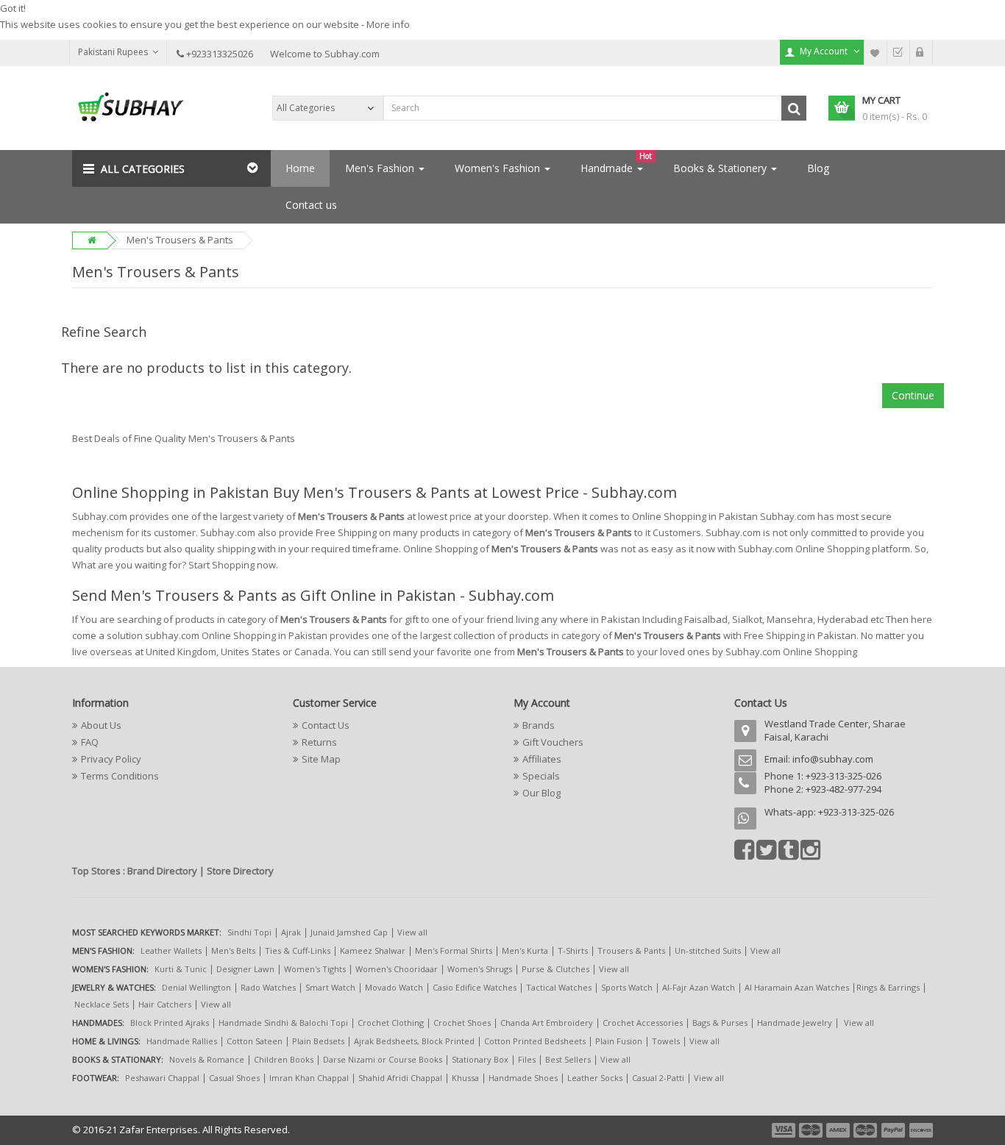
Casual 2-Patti (658, 1077)
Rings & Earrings (888, 987)
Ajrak (291, 932)
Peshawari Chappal (162, 1077)
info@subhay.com (832, 759)
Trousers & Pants (631, 950)
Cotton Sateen (255, 1040)
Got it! (13, 8)
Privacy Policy (111, 759)
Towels (666, 1040)
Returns (319, 742)
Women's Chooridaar (396, 968)
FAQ (90, 742)
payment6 (919, 1130)
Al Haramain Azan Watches (797, 987)
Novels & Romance (206, 1059)
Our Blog (541, 792)
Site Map (321, 759)
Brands (538, 725)
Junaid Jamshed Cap (349, 932)
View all (412, 932)
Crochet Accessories (643, 1022)
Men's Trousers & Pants (180, 239)
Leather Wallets (171, 950)
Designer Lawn (245, 968)
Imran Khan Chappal (309, 1077)
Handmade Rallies (181, 1040)
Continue (913, 395)
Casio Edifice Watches (474, 987)
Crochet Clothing (391, 1022)
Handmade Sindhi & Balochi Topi (283, 1022)
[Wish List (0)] (875, 52)
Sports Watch (627, 987)
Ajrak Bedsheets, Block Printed (414, 1040)
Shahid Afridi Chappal (400, 1077)
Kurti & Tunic (181, 968)
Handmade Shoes (523, 1077)
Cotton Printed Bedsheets (535, 1040)
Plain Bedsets (318, 1040)
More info (388, 24)
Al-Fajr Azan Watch (698, 987)
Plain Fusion (618, 1040)
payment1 (785, 1130)
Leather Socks (594, 1077)
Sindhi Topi (249, 932)
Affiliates (541, 759)
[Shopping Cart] (921, 52)
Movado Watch (394, 987)
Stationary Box (480, 1059)
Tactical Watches (559, 987)
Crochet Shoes (462, 1022)
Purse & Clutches (555, 968)
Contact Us (325, 725)
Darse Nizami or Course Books (382, 1059)
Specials (541, 775)
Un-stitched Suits (708, 950)
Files (527, 1059)
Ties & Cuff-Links (297, 950)
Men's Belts (233, 950)
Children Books (283, 1059)
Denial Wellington (196, 987)
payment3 (838, 1130)
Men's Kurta (525, 950)
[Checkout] (898, 52)
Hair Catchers (164, 1004)
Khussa (465, 1077)
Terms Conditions (120, 775)
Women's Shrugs (479, 968)
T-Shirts (573, 950)
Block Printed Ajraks (169, 1022)
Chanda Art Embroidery (547, 1022)
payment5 (893, 1130)
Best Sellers (568, 1059)
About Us (101, 725)
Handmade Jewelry (794, 1022)
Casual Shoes (234, 1077)
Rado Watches (268, 987)
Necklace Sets (101, 1004)
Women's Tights (315, 968)
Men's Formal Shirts (453, 950)
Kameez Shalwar (372, 950)
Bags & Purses (719, 1022)
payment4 (866, 1130)
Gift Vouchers (552, 742)
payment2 (811, 1130)
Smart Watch (330, 987)
